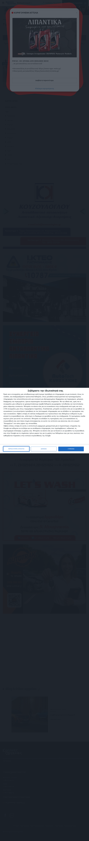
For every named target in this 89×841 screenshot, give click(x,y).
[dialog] (44, 420)
